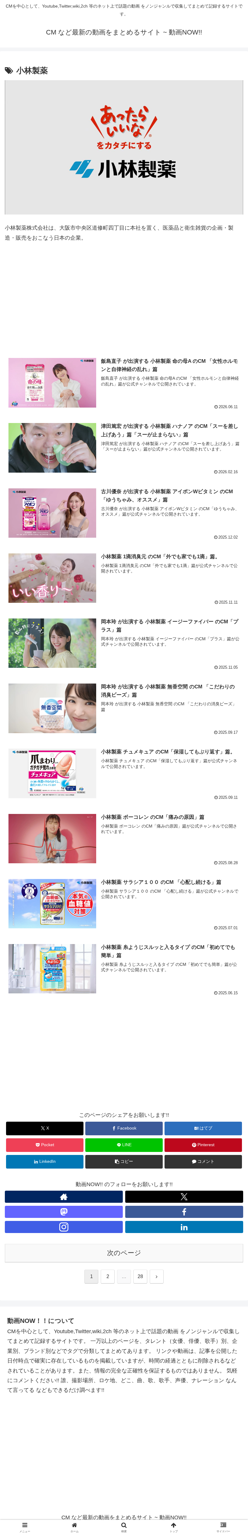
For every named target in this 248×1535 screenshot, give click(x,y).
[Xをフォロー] (184, 1197)
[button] (124, 1162)
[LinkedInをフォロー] (184, 1227)
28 (140, 1276)
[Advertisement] (124, 301)
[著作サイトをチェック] (64, 1197)
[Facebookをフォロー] (184, 1212)
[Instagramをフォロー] (64, 1227)
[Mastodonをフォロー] (64, 1212)
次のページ (124, 1253)
